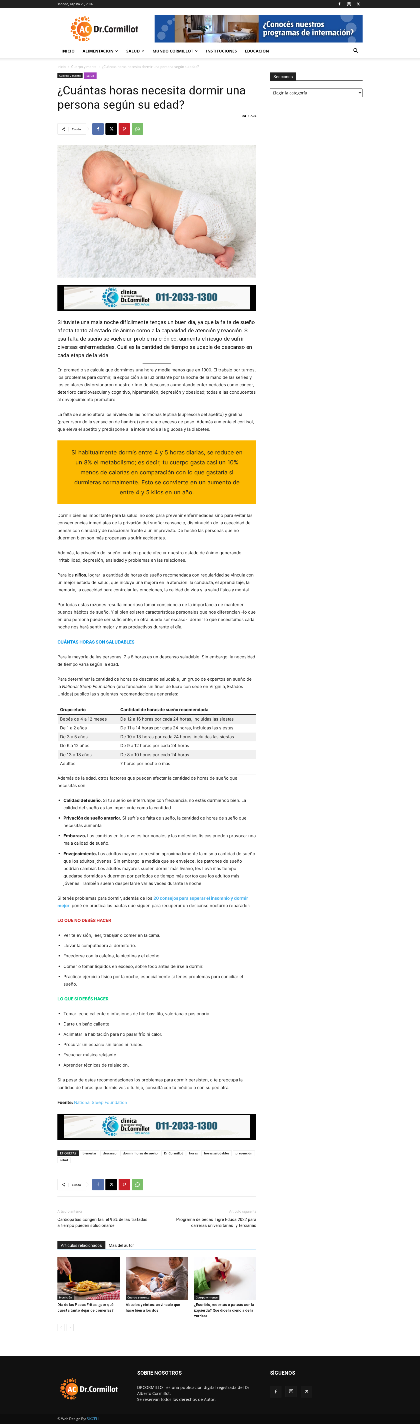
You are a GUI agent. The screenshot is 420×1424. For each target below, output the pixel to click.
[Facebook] (339, 4)
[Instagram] (349, 4)
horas (193, 1153)
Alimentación (98, 51)
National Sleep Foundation (100, 1102)
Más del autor (121, 1245)
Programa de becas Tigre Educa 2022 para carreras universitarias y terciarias (216, 1222)
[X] (358, 4)
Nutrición (65, 1297)
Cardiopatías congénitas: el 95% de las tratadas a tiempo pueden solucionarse (102, 1222)
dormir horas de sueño (140, 1153)
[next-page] (70, 1327)
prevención (243, 1153)
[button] (356, 51)
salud (64, 1160)
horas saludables (216, 1153)
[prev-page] (61, 1327)
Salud (133, 51)
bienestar (90, 1153)
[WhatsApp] (137, 129)
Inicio (68, 51)
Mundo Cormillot (173, 51)
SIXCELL (93, 1418)
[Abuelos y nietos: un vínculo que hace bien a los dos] (157, 1278)
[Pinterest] (124, 129)
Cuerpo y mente (84, 66)
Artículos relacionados (81, 1245)
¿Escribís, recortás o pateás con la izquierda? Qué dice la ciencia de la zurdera (224, 1310)
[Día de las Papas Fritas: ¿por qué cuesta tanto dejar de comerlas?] (88, 1278)
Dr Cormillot (173, 1153)
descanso (110, 1153)
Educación (257, 51)
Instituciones (221, 51)
